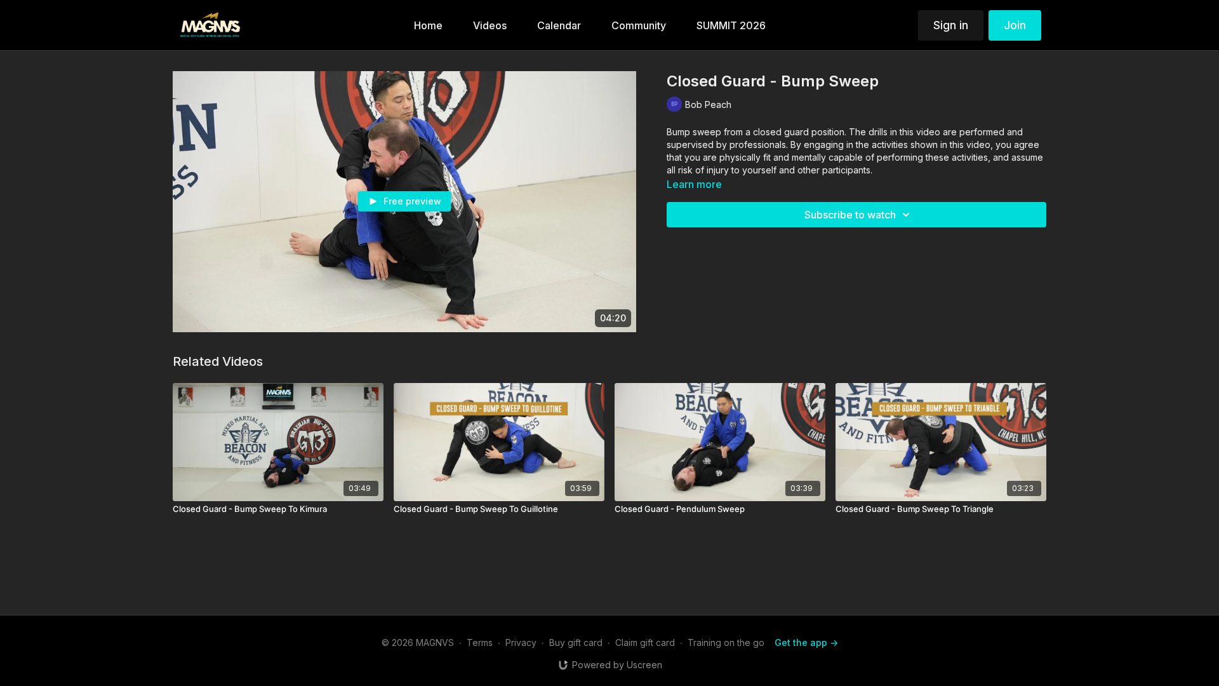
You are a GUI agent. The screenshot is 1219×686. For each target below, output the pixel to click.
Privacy (520, 642)
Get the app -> (806, 642)
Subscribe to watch (850, 214)
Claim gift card (645, 642)
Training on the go (726, 642)
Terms (480, 642)
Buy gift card (576, 642)
